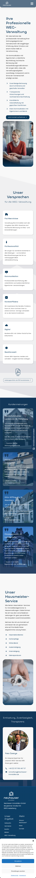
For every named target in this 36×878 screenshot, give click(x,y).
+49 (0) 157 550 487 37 (17, 768)
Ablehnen (18, 866)
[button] (33, 841)
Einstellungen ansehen (18, 871)
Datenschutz (14, 875)
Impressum (22, 875)
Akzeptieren (18, 861)
